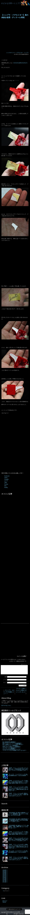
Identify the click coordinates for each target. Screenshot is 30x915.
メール (5, 679)
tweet (5, 477)
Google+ (6, 479)
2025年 (4, 871)
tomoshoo (10, 914)
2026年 (4, 870)
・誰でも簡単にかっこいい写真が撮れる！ (12, 744)
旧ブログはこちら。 (6, 705)
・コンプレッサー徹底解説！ (9, 748)
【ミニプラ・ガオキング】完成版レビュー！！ (8, 691)
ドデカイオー (19, 52)
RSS (5, 486)
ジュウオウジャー (11, 52)
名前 (6, 677)
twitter (4, 902)
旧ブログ (5, 901)
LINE (5, 482)
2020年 (4, 877)
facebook (6, 476)
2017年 (4, 881)
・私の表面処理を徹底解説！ (9, 742)
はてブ (6, 481)
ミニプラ (26, 52)
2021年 (4, 876)
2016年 (4, 882)
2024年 (4, 872)
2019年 (4, 878)
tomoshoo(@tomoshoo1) (20, 63)
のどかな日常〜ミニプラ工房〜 (13, 3)
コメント (23, 664)
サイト (5, 682)
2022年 (4, 875)
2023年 (4, 873)
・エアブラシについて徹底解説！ (10, 745)
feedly (6, 487)
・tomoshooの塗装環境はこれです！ (11, 749)
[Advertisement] (15, 35)
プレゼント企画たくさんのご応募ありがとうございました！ (21, 690)
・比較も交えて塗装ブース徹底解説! (10, 747)
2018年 (4, 879)
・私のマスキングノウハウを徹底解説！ (11, 743)
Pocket (6, 484)
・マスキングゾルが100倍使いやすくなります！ (14, 750)
